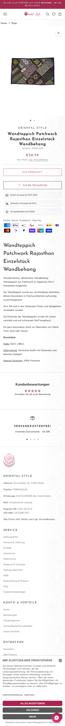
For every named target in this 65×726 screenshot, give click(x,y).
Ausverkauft (32, 172)
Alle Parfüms (10, 654)
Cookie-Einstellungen (14, 592)
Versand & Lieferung (14, 542)
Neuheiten (8, 649)
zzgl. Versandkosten (38, 159)
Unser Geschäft (11, 631)
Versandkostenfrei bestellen (17, 626)
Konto (6, 609)
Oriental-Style (32, 128)
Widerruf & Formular (14, 564)
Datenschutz (9, 558)
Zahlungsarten (10, 536)
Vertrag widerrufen (13, 570)
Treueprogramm (11, 620)
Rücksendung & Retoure (15, 581)
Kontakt (7, 547)
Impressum (9, 553)
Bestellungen (10, 615)
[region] (32, 425)
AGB (5, 575)
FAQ (5, 586)
